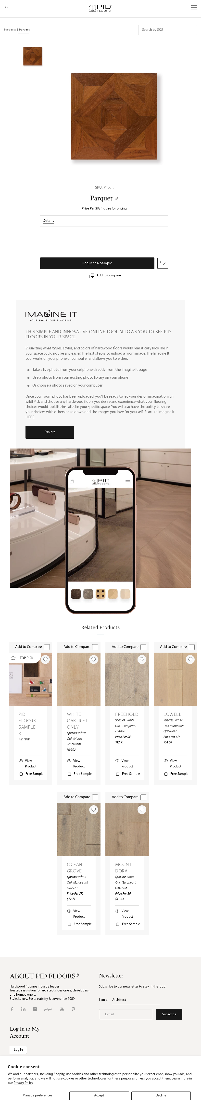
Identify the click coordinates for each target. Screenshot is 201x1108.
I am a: (103, 1000)
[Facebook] (12, 1009)
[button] (194, 8)
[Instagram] (35, 1009)
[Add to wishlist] (45, 659)
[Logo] (100, 8)
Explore (50, 432)
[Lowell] (175, 679)
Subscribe (169, 1014)
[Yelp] (48, 1009)
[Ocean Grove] (78, 829)
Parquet (101, 198)
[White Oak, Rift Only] (78, 679)
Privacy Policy (23, 1083)
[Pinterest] (73, 1009)
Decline (161, 1095)
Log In (18, 1050)
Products (10, 30)
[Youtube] (62, 1009)
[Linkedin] (23, 1009)
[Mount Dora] (127, 829)
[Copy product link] (116, 198)
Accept (99, 1095)
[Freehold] (127, 679)
